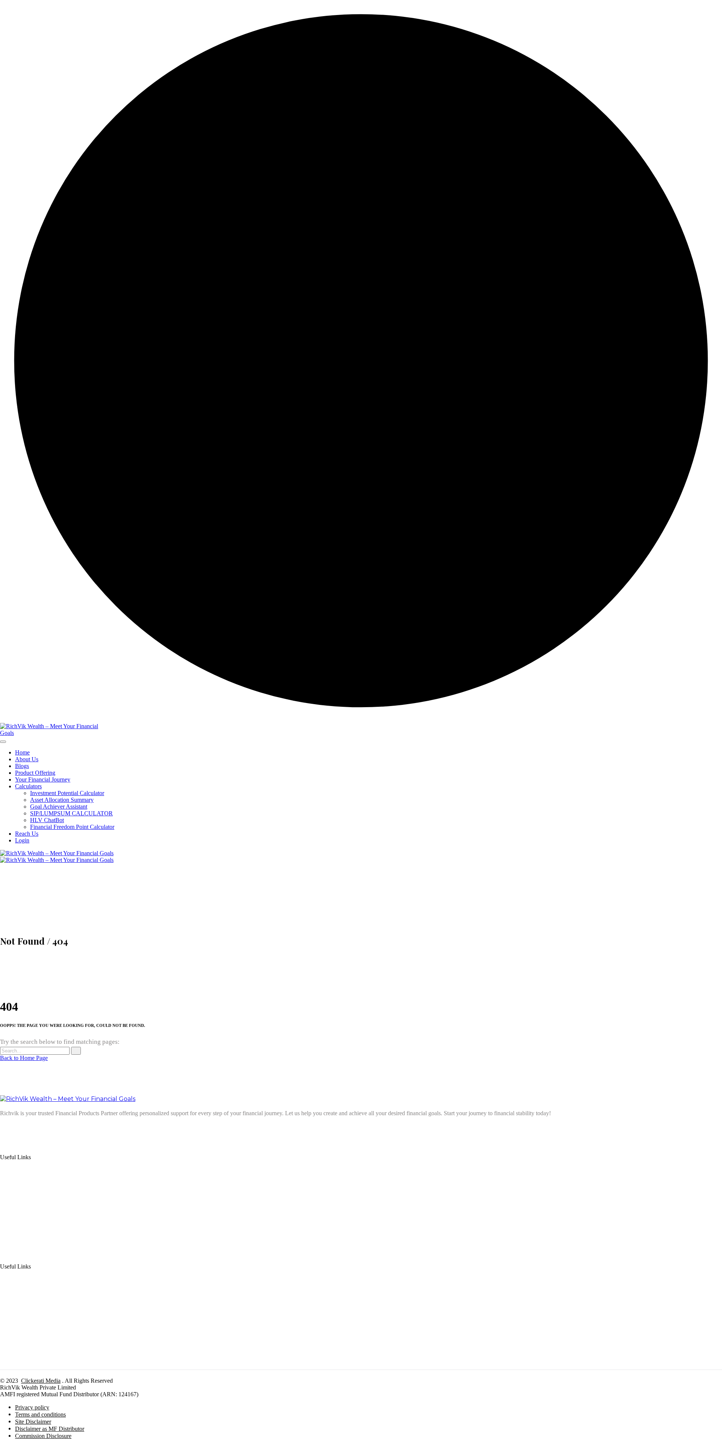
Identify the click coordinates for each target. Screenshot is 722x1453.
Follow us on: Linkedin (28, 1129)
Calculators (28, 786)
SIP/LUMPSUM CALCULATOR (71, 813)
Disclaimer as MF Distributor (49, 1429)
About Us (26, 759)
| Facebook (97, 1129)
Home (22, 752)
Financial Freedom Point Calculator (72, 827)
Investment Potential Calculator (67, 793)
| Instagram (70, 1129)
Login (22, 840)
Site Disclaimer (33, 1421)
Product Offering (35, 773)
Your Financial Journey (42, 779)
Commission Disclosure (43, 1436)
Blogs (22, 766)
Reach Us (26, 833)
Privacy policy (32, 1407)
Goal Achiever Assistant (58, 806)
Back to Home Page (24, 1058)
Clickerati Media (41, 1380)
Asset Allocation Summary (62, 800)
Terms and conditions (40, 1414)
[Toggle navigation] (3, 742)
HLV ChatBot (47, 820)
